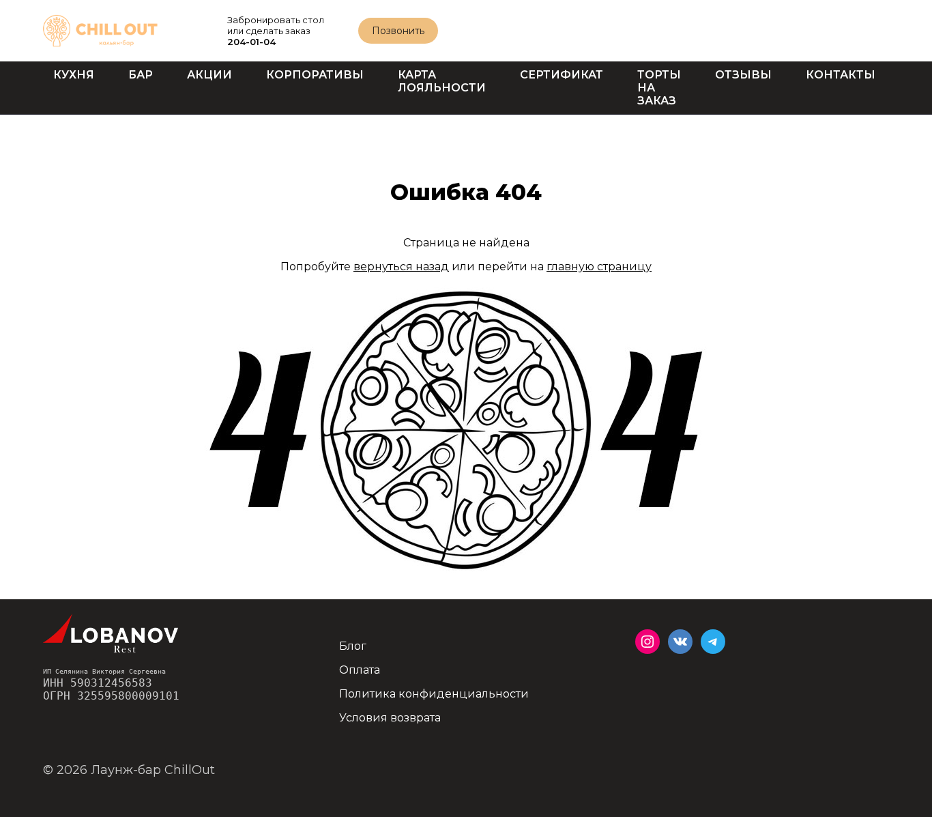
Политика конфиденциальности (434, 693)
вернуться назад (401, 266)
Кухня (73, 74)
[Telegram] (713, 641)
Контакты (840, 74)
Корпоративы (315, 74)
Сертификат (561, 74)
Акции (209, 74)
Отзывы (743, 74)
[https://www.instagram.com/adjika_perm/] (647, 641)
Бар (140, 74)
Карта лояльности (442, 81)
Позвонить (398, 31)
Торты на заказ (659, 87)
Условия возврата (390, 717)
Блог (352, 646)
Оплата (359, 669)
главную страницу (599, 266)
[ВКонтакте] (680, 641)
